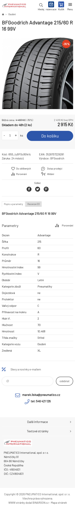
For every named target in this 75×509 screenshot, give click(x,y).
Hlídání (50, 174)
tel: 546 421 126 (41, 401)
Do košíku (50, 135)
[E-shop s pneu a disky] (3, 14)
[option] (37, 73)
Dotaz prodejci (54, 168)
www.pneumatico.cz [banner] (14, 6)
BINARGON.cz (40, 502)
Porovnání (21, 174)
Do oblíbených (23, 168)
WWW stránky (16, 502)
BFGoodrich (57, 158)
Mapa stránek (59, 502)
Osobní (12, 14)
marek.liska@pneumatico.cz (41, 394)
